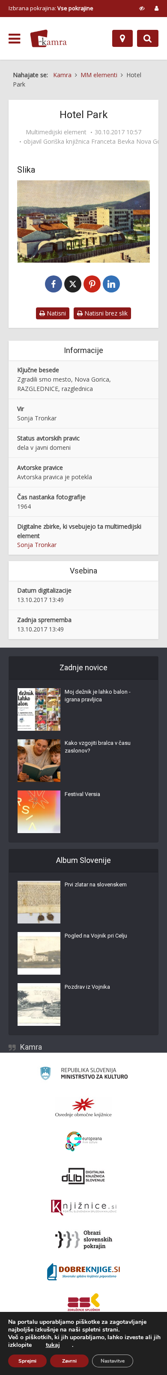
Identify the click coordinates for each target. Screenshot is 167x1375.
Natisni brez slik (105, 313)
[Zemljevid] (122, 38)
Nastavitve (113, 1361)
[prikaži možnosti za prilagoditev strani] (142, 8)
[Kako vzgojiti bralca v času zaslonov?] (39, 760)
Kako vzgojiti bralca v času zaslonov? (98, 747)
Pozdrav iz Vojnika (87, 987)
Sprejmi (27, 1361)
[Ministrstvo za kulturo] (83, 1074)
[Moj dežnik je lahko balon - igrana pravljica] (39, 709)
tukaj (53, 1345)
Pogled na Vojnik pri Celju (96, 935)
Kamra (31, 1046)
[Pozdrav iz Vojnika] (39, 1004)
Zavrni (69, 1361)
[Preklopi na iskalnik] (147, 38)
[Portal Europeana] (84, 1141)
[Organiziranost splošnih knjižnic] (83, 1107)
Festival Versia (82, 794)
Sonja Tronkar (37, 545)
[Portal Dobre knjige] (83, 1271)
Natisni (55, 313)
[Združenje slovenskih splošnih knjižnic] (84, 1207)
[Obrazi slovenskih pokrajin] (83, 1240)
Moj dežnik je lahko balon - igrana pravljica (98, 696)
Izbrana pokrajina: (51, 8)
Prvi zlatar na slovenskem (96, 884)
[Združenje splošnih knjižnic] (84, 1303)
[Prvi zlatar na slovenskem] (39, 902)
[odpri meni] (14, 39)
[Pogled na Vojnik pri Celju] (39, 953)
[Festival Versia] (39, 811)
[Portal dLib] (83, 1176)
